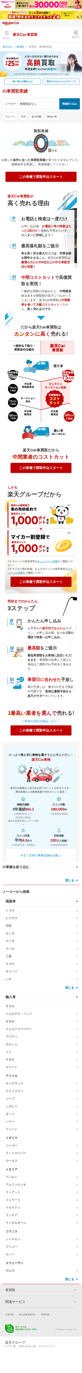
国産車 (11, 901)
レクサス (11, 918)
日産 (9, 925)
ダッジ (10, 1114)
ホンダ (10, 933)
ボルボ (10, 1270)
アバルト (11, 1177)
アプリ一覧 (10, 1346)
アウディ (11, 1036)
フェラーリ (13, 1200)
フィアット (13, 1192)
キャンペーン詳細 (47, 561)
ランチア (11, 1215)
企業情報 (9, 1314)
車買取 (20, 46)
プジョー (11, 1246)
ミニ (9, 1052)
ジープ (10, 1098)
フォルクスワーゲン (19, 1029)
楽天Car (7, 46)
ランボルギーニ (16, 1222)
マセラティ (13, 1207)
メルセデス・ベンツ (19, 1013)
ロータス (11, 1160)
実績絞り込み (69, 103)
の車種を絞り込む (16, 867)
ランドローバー (16, 1153)
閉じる (69, 880)
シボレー (11, 1106)
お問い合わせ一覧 (27, 1346)
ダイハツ (11, 971)
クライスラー (14, 1091)
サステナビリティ (47, 1346)
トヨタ (10, 910)
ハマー (10, 1121)
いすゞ (10, 979)
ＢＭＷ (10, 1021)
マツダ (10, 941)
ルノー (10, 1254)
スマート (11, 1067)
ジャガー (11, 1145)
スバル (10, 948)
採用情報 (45, 1314)
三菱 (9, 956)
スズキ (10, 963)
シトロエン (13, 1239)
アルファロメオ (16, 1184)
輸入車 (11, 997)
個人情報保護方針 (27, 1314)
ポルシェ (11, 1044)
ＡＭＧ (10, 1059)
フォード (11, 1129)
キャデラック (14, 1083)
